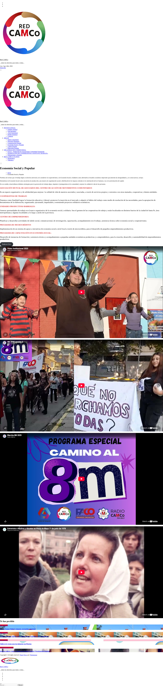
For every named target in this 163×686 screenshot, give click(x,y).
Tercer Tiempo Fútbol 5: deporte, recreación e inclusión (18, 629)
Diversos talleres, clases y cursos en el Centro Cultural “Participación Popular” (25, 651)
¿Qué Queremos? (13, 133)
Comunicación (4, 647)
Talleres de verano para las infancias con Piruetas (16, 644)
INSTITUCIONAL (10, 128)
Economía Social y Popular (16, 145)
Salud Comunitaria (13, 140)
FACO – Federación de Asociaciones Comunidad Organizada (26, 151)
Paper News (23, 655)
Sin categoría (4, 625)
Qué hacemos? (12, 131)
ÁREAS (6, 138)
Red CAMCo (4, 59)
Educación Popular (13, 148)
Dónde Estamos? (13, 134)
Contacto (10, 136)
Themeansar (33, 655)
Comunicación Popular (14, 143)
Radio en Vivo (6, 244)
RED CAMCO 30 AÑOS (11, 157)
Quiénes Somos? (13, 129)
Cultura (11, 647)
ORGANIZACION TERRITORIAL (15, 150)
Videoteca (10, 160)
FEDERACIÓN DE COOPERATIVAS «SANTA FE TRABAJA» (28, 153)
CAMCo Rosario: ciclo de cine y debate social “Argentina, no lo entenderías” (24, 636)
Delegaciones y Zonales (15, 155)
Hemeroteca (11, 158)
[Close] (1, 683)
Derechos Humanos (13, 141)
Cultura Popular (12, 146)
